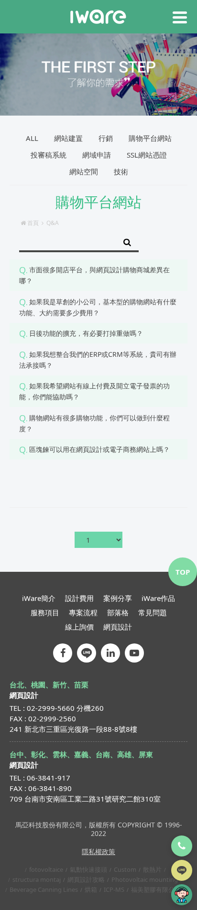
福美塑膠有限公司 (156, 889)
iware (98, 17)
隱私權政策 (98, 851)
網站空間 (83, 171)
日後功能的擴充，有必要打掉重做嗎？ (86, 333)
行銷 (105, 138)
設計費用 (79, 598)
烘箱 (91, 889)
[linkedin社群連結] (110, 653)
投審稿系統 (48, 155)
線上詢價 (79, 627)
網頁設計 (117, 627)
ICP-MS (114, 889)
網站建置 (68, 138)
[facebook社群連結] (62, 653)
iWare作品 (158, 598)
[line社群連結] (86, 653)
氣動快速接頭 (88, 869)
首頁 (33, 223)
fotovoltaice (46, 869)
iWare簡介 (38, 598)
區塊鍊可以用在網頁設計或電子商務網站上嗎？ (99, 449)
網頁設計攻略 (86, 879)
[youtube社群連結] (134, 653)
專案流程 (83, 612)
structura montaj (36, 879)
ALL (32, 138)
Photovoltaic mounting (144, 879)
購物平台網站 (150, 138)
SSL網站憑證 (147, 155)
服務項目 (45, 612)
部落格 (118, 612)
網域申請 (96, 155)
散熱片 (152, 869)
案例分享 (117, 598)
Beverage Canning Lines (44, 889)
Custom (125, 869)
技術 (121, 171)
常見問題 (152, 612)
